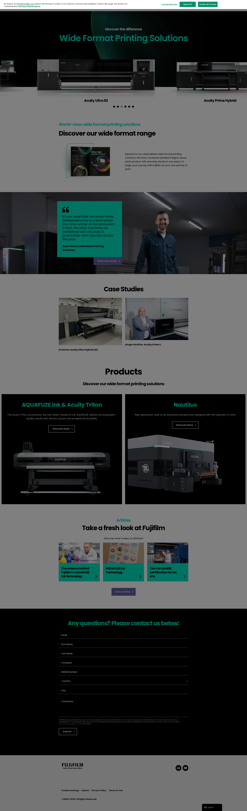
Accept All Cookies (207, 4)
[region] (123, 4)
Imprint (36, 6)
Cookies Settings (169, 4)
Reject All (187, 4)
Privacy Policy (26, 6)
